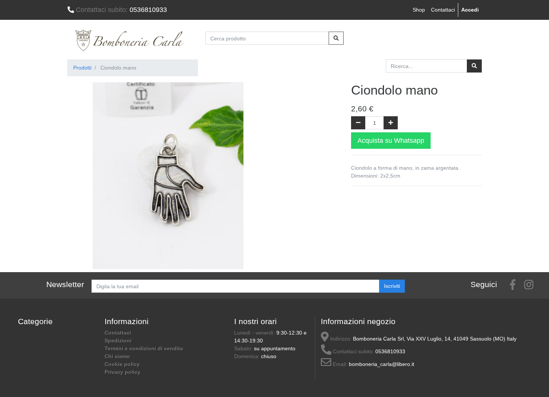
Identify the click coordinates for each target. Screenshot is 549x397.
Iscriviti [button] (392, 286)
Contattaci (443, 10)
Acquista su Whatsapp (390, 140)
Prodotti (82, 68)
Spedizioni (118, 341)
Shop (419, 10)
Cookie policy (122, 364)
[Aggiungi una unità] (391, 122)
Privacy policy (122, 372)
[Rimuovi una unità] (358, 122)
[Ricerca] (474, 66)
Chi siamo (117, 356)
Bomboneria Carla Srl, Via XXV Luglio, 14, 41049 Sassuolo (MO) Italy (435, 339)
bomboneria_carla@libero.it (381, 364)
